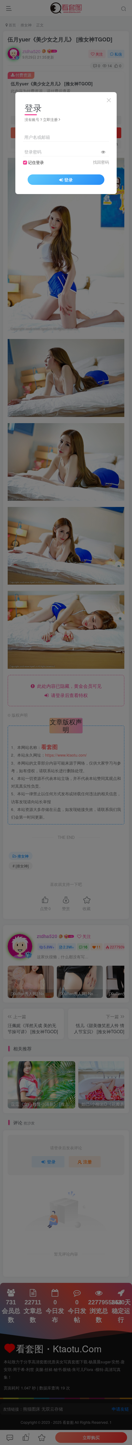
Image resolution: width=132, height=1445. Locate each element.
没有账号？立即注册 (41, 119)
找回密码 (101, 162)
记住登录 (36, 162)
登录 (68, 180)
